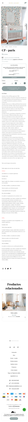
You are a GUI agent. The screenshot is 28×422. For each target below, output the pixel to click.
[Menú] (3, 3)
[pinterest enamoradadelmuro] (18, 347)
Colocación (14, 352)
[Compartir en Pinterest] (10, 268)
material (3, 80)
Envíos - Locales (14, 358)
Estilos (6, 46)
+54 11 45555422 (15, 383)
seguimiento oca (14, 376)
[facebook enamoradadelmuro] (14, 347)
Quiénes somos (14, 364)
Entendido (13, 418)
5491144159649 (15, 380)
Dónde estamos (14, 361)
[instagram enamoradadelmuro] (10, 347)
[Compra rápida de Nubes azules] (14, 308)
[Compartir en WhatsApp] (3, 268)
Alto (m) (11, 71)
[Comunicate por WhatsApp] (24, 409)
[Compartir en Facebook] (5, 268)
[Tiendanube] (14, 406)
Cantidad (16, 80)
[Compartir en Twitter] (8, 268)
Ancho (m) (11, 74)
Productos (14, 367)
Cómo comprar (14, 370)
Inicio (3, 46)
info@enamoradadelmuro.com (15, 386)
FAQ (14, 355)
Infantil (10, 46)
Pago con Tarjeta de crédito (14, 373)
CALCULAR (14, 77)
